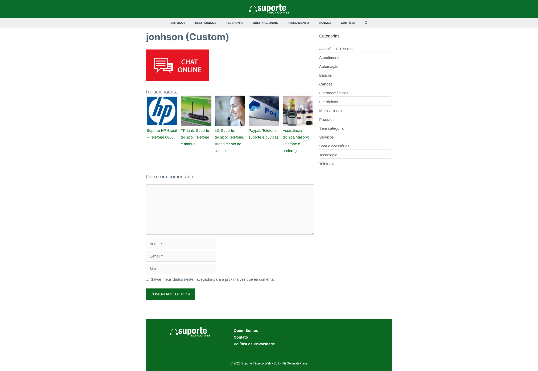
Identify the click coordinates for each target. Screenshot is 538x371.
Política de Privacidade (254, 344)
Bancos (325, 22)
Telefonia (234, 22)
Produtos (326, 119)
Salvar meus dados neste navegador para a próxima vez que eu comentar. (213, 279)
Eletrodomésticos (333, 93)
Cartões (348, 22)
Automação (328, 66)
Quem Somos (246, 330)
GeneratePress (297, 363)
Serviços (177, 22)
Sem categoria (331, 128)
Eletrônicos (205, 22)
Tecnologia (328, 155)
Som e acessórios (334, 146)
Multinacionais (265, 22)
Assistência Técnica (336, 49)
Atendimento (298, 22)
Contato (241, 337)
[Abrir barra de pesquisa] (366, 23)
